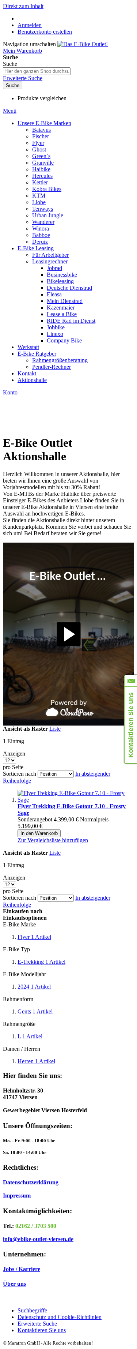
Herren (36, 1061)
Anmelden (30, 25)
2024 (34, 986)
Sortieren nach (19, 774)
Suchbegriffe (32, 1310)
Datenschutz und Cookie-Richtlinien (60, 1317)
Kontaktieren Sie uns (42, 1330)
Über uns (14, 1284)
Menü (9, 111)
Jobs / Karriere (21, 1269)
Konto (10, 392)
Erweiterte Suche (22, 78)
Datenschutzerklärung (30, 1182)
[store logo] (82, 44)
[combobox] (37, 71)
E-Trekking (41, 962)
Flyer (34, 937)
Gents (35, 1011)
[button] (53, 840)
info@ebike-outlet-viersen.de (38, 1239)
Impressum (17, 1195)
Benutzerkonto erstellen (45, 32)
